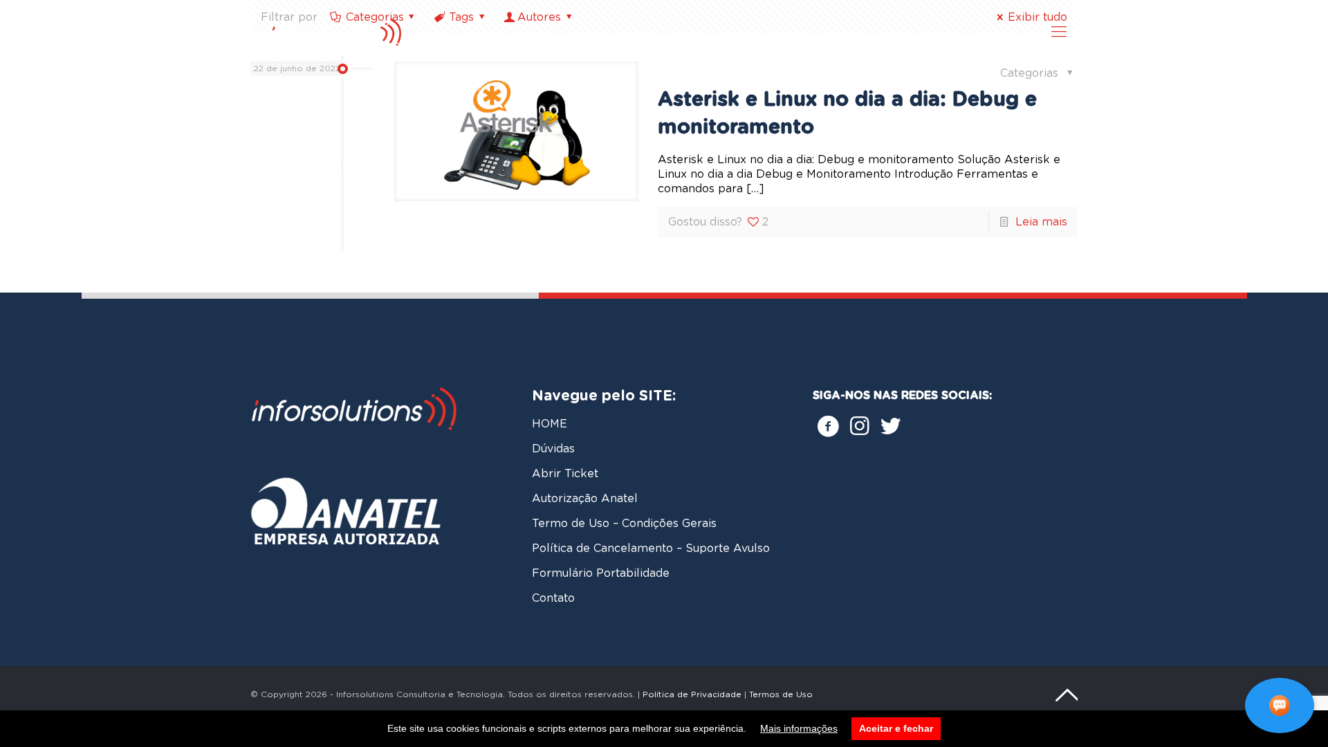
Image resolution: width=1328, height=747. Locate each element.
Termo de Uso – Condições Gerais (624, 523)
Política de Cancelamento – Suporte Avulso (651, 548)
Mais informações (799, 728)
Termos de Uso (781, 694)
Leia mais (1041, 222)
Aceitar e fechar (896, 728)
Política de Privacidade (692, 694)
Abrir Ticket (565, 473)
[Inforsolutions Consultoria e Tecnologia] (354, 32)
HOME (549, 424)
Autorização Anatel (585, 498)
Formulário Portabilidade (601, 573)
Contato (553, 598)
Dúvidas (553, 448)
